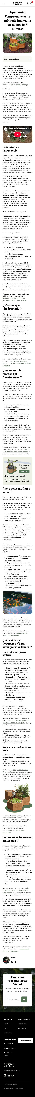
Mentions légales (9, 1048)
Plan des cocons (7, 1088)
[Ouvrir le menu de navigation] (4, 3)
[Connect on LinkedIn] (12, 962)
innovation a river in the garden (14, 85)
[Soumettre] (24, 999)
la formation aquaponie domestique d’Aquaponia (16, 890)
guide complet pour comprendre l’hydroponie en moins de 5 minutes (17, 363)
